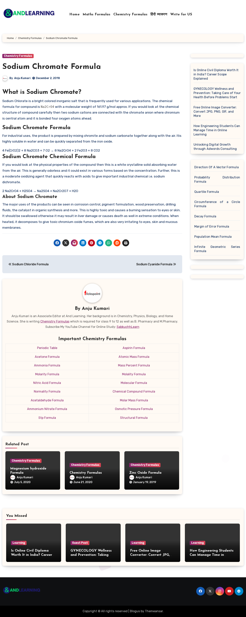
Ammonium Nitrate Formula (47, 409)
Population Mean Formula (213, 236)
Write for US (181, 14)
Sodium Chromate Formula (51, 67)
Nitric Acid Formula (47, 383)
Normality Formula (47, 391)
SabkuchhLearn (128, 327)
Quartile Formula (206, 192)
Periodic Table (47, 348)
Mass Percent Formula (134, 365)
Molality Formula (134, 374)
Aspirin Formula (134, 348)
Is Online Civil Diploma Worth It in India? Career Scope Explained (216, 74)
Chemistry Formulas (130, 14)
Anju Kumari (22, 78)
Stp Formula (47, 418)
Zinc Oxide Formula (145, 473)
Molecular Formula (134, 383)
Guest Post (80, 542)
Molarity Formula (47, 374)
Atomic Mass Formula (134, 357)
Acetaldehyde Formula (47, 400)
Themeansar (154, 611)
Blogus (135, 611)
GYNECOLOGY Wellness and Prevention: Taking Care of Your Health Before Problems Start (217, 93)
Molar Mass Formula (134, 400)
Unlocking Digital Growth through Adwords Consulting (215, 147)
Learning (18, 542)
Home (74, 14)
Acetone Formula (47, 357)
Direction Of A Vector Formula (216, 167)
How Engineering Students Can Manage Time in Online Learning (217, 130)
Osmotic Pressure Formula (134, 409)
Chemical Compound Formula (134, 391)
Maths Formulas (96, 14)
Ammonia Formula (47, 365)
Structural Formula (134, 418)
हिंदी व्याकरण (158, 14)
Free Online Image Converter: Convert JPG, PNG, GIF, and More (215, 112)
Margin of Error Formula (211, 226)
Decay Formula (205, 216)
